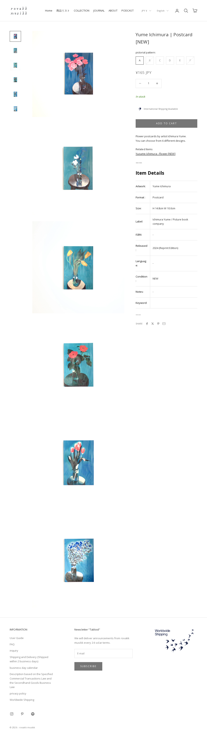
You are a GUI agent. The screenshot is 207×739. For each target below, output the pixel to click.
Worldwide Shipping (22, 700)
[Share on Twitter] (152, 323)
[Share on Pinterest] (158, 323)
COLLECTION (81, 10)
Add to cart (166, 123)
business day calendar (24, 668)
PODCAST (127, 10)
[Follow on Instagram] (12, 714)
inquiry (14, 650)
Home (49, 10)
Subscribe (88, 666)
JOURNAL (99, 10)
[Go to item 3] (15, 65)
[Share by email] (164, 323)
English (161, 10)
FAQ (12, 644)
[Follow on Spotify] (33, 714)
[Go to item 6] (15, 109)
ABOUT (113, 10)
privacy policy (18, 693)
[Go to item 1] (15, 36)
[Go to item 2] (15, 50)
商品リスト (63, 10)
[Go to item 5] (15, 94)
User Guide (17, 638)
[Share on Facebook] (147, 323)
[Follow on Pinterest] (22, 714)
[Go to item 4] (15, 79)
